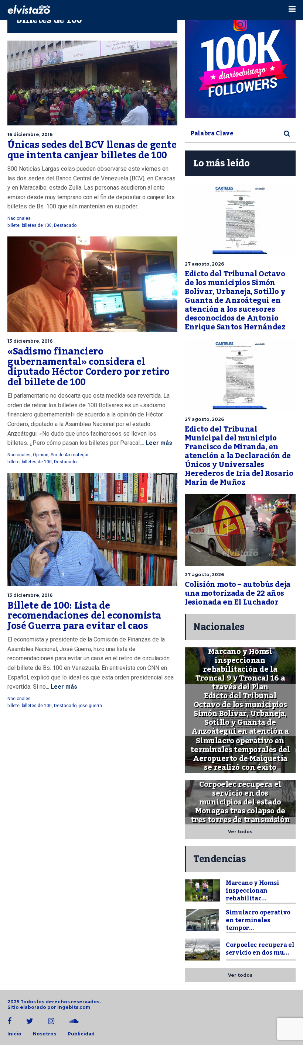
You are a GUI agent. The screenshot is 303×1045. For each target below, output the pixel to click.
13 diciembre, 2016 (29, 341)
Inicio (14, 1034)
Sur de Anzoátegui (69, 454)
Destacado (65, 225)
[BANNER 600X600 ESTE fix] (240, 62)
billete (13, 225)
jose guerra (90, 705)
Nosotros (44, 1034)
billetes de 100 (37, 225)
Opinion (40, 454)
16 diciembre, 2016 (29, 134)
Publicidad (81, 1034)
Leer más (158, 442)
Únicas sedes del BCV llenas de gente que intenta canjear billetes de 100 (92, 150)
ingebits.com (73, 1007)
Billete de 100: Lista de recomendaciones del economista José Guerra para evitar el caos (84, 615)
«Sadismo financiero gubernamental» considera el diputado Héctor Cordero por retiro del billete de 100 (88, 366)
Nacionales (19, 218)
